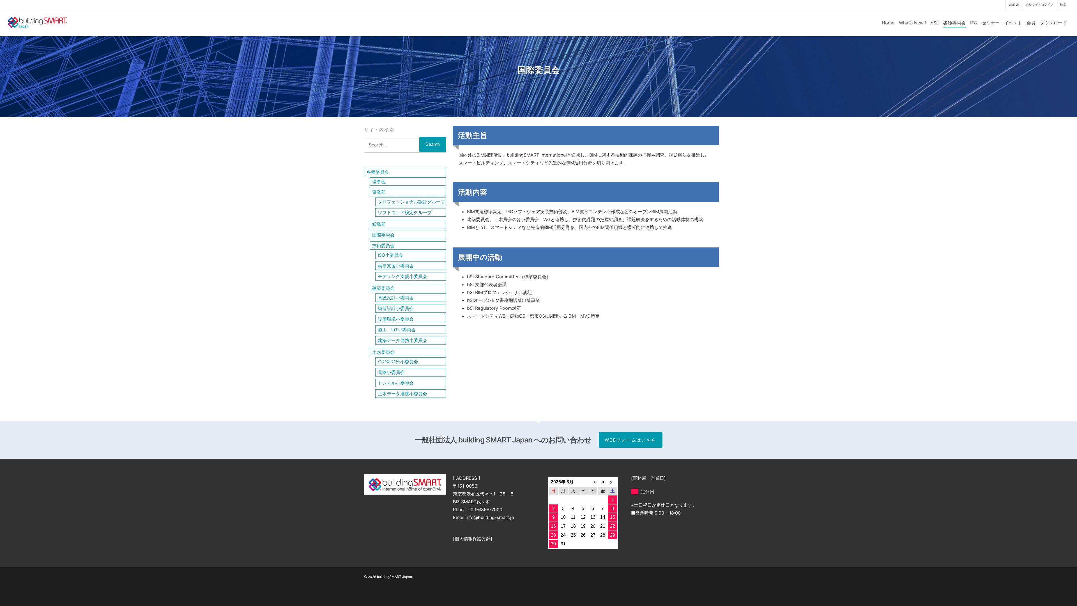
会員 (1031, 23)
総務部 (379, 224)
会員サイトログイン (1039, 4)
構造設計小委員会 (396, 308)
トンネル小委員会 (396, 383)
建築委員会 (383, 288)
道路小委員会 (391, 372)
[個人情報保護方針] (472, 538)
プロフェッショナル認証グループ (411, 202)
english (1014, 4)
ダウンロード (1053, 23)
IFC (973, 23)
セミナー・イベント (1002, 23)
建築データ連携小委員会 (402, 340)
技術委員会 (383, 245)
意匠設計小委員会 (396, 297)
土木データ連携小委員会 (402, 393)
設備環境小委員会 (396, 319)
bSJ (935, 23)
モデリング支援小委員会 (402, 276)
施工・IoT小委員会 (397, 329)
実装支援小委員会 (396, 265)
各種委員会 (954, 23)
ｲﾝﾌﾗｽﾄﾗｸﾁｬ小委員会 (398, 361)
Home (888, 23)
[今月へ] (602, 482)
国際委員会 (383, 235)
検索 (1063, 4)
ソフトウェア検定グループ (405, 212)
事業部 (379, 192)
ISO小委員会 (390, 255)
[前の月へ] (592, 482)
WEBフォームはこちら (631, 440)
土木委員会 (383, 352)
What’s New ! (912, 23)
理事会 (379, 181)
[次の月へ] (612, 482)
